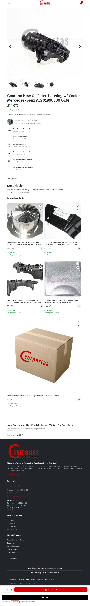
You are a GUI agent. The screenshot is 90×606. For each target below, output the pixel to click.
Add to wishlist (81, 115)
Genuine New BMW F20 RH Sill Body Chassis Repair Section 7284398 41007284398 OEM (61, 244)
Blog (8, 555)
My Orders (11, 523)
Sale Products (12, 552)
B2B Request (12, 558)
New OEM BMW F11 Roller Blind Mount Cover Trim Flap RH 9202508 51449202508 (61, 301)
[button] (11, 71)
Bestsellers (11, 543)
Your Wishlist (12, 526)
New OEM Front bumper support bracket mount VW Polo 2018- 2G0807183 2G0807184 (24, 301)
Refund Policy (12, 529)
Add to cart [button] (41, 248)
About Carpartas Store (15, 540)
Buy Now (45, 597)
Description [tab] (12, 178)
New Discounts (12, 549)
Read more (79, 399)
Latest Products (13, 546)
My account (11, 520)
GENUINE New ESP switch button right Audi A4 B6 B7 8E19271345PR (33, 396)
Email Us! (39, 123)
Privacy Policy (11, 579)
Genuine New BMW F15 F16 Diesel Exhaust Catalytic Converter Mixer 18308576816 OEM (24, 244)
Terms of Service (37, 579)
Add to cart (52, 590)
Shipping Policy (24, 579)
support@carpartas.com (16, 475)
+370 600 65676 (15, 485)
